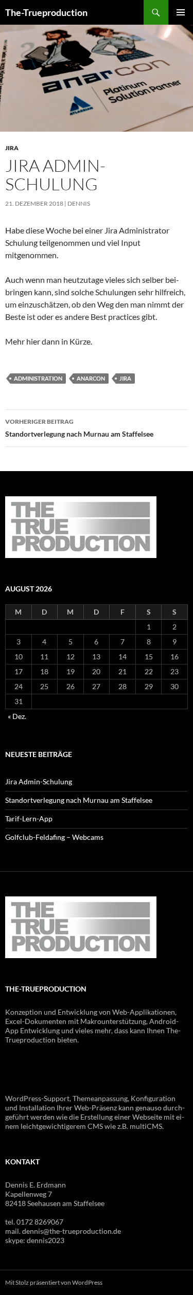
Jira (12, 148)
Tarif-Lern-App (28, 818)
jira (125, 378)
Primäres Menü (180, 12)
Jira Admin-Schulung (38, 781)
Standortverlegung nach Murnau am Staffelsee (79, 428)
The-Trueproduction (46, 12)
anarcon (91, 378)
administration (38, 378)
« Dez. (17, 716)
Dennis (78, 203)
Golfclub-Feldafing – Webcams (54, 837)
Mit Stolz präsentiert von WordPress (53, 1282)
